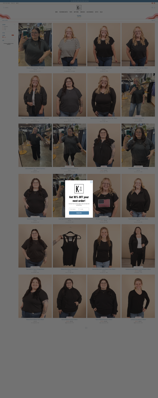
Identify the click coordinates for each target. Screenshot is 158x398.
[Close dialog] (91, 182)
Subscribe (79, 213)
